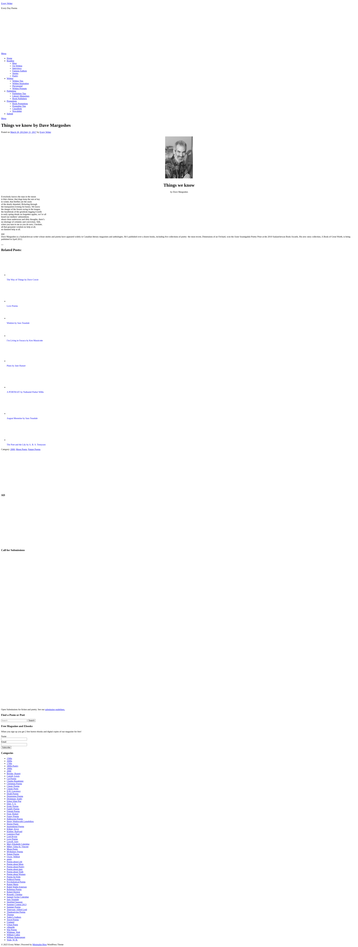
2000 (12, 449)
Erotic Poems (12, 806)
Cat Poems (11, 778)
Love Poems (12, 839)
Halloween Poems (15, 819)
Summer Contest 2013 (16, 904)
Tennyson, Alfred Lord (17, 909)
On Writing (17, 66)
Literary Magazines (20, 96)
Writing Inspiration (20, 83)
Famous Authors (19, 71)
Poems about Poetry (15, 867)
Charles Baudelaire (15, 781)
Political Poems (13, 879)
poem (9, 859)
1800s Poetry (12, 766)
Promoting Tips (19, 106)
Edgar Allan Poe (14, 801)
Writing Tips (17, 81)
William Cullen (13, 935)
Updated (10, 922)
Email (3, 742)
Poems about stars (15, 869)
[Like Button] (2, 244)
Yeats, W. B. (12, 940)
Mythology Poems (15, 851)
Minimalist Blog (39, 944)
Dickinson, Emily (14, 799)
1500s (9, 758)
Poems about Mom (15, 864)
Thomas (10, 914)
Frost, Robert (12, 814)
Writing (10, 78)
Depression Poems (15, 796)
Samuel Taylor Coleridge (18, 897)
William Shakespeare (16, 937)
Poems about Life (14, 862)
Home (9, 58)
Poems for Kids (13, 877)
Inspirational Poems (15, 826)
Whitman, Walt (13, 932)
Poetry (15, 76)
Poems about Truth (15, 872)
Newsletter (17, 111)
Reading (10, 61)
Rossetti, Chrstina (14, 894)
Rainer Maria (12, 884)
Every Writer (6, 3)
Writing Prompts (19, 88)
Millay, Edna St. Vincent (17, 846)
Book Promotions (20, 103)
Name (3, 736)
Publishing (11, 91)
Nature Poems (34, 449)
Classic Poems (13, 786)
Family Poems (13, 809)
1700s (9, 763)
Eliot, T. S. (11, 804)
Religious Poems (14, 889)
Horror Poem (12, 824)
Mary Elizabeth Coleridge (18, 844)
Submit (10, 113)
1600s (9, 761)
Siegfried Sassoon (15, 902)
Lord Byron (12, 836)
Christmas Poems (14, 783)
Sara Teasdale (13, 899)
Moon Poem (21, 449)
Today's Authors (14, 917)
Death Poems (12, 794)
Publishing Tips (19, 93)
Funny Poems (13, 816)
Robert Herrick (13, 892)
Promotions (12, 101)
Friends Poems (13, 811)
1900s (9, 768)
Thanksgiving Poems (16, 912)
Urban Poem (12, 924)
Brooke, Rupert (13, 773)
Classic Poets (12, 788)
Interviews (17, 68)
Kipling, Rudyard (14, 831)
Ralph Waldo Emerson (17, 887)
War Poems (12, 930)
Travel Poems (13, 919)
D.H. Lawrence (14, 791)
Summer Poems (14, 907)
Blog (14, 63)
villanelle (11, 927)
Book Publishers (19, 98)
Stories (15, 73)
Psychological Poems (16, 882)
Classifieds (17, 108)
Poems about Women (16, 874)
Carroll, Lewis (13, 776)
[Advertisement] (179, 31)
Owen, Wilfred (13, 856)
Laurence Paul (13, 834)
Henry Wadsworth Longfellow (20, 821)
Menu (3, 53)
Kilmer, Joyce (13, 829)
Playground (17, 86)
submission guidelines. (55, 709)
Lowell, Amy (12, 841)
